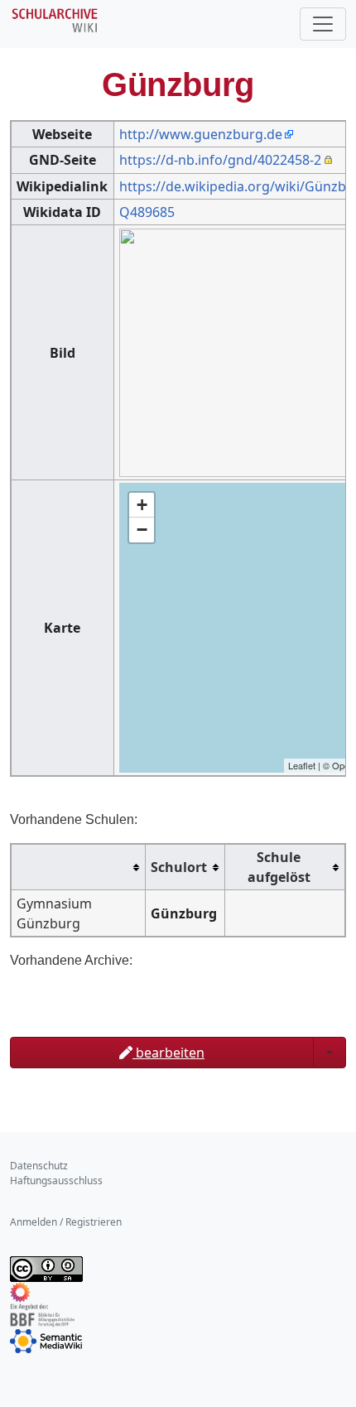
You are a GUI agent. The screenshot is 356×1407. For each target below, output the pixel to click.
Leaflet (301, 765)
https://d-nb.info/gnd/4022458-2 (220, 160)
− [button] (142, 529)
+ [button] (142, 504)
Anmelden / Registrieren (66, 1222)
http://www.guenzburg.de (200, 134)
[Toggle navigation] (323, 24)
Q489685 (147, 212)
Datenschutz (39, 1166)
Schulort (179, 867)
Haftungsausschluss (56, 1180)
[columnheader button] (79, 867)
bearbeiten (168, 1052)
